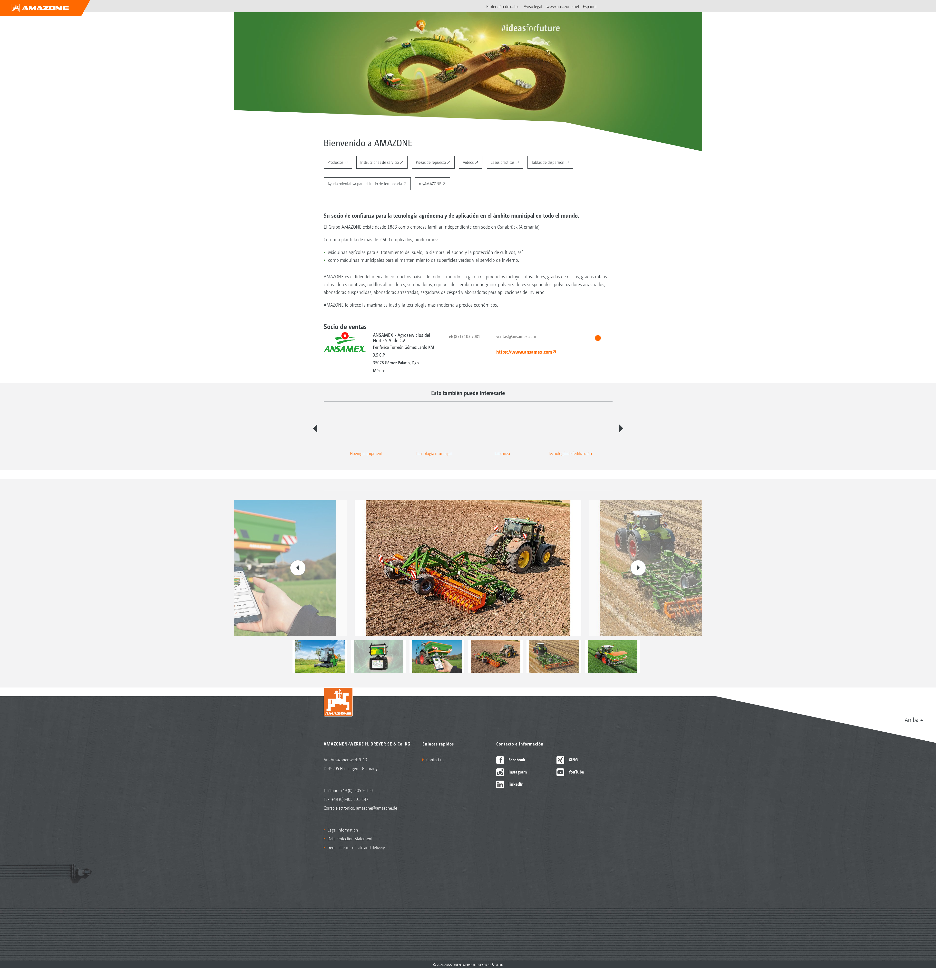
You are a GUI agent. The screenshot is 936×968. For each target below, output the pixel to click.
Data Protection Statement (350, 838)
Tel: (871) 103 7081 (463, 336)
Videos (469, 162)
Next (621, 428)
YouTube (576, 771)
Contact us (435, 759)
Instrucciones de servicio (380, 162)
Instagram (517, 771)
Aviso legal (533, 6)
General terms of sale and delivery (356, 847)
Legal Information (343, 829)
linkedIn (515, 784)
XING (573, 759)
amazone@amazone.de (376, 807)
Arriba (911, 719)
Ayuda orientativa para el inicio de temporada (365, 183)
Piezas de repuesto (431, 162)
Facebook (516, 759)
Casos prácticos (503, 162)
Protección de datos (502, 6)
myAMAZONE (430, 183)
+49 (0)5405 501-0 (356, 790)
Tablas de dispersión (548, 162)
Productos (336, 162)
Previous (315, 428)
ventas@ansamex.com (516, 336)
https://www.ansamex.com (524, 351)
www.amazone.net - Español (571, 6)
